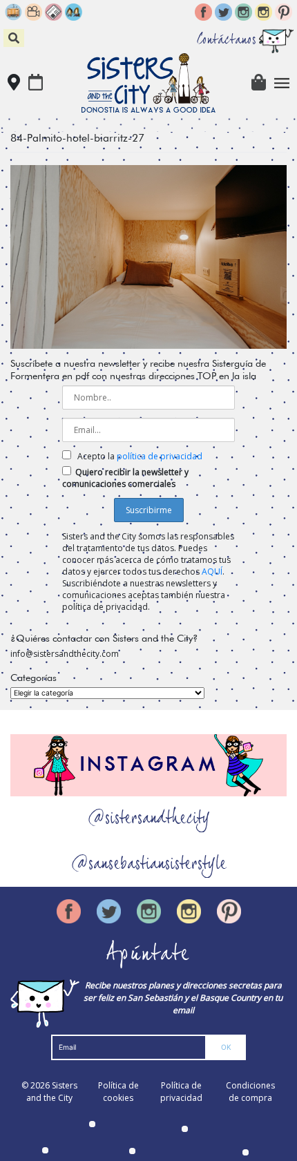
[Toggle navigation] (282, 83)
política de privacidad (159, 456)
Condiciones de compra (250, 1092)
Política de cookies (118, 1092)
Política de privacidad (181, 1092)
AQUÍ (212, 571)
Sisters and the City (51, 1092)
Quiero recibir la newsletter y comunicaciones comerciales (125, 478)
